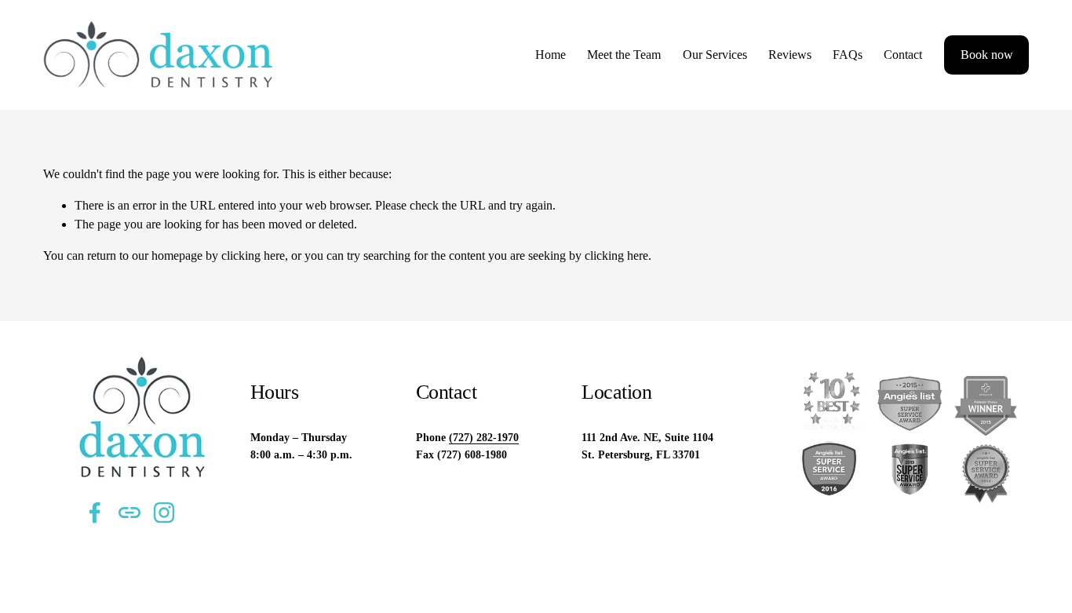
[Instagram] (164, 513)
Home (550, 54)
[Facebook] (95, 513)
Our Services (715, 54)
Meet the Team (624, 54)
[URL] (129, 513)
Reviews (789, 54)
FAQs (847, 54)
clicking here (253, 255)
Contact (903, 54)
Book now (987, 54)
